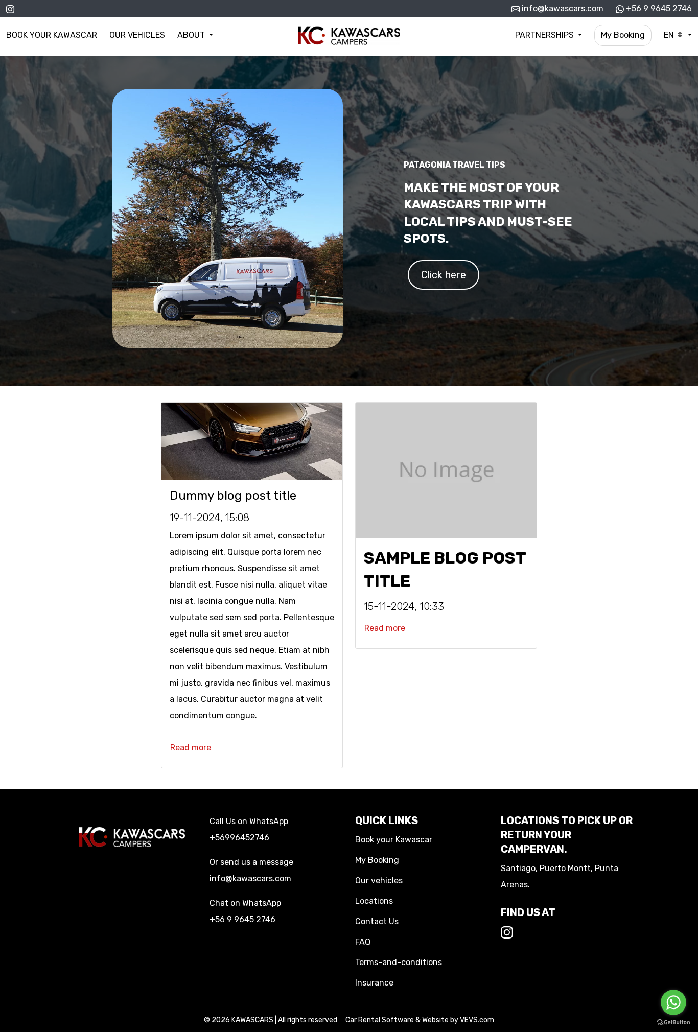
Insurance (374, 983)
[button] (195, 35)
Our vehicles (137, 35)
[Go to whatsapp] (673, 1002)
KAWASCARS (252, 1020)
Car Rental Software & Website (397, 1020)
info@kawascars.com (561, 8)
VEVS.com (477, 1020)
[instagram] (10, 8)
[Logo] (349, 35)
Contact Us (377, 921)
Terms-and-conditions (398, 962)
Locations (374, 901)
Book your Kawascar (51, 35)
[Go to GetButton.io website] (673, 1022)
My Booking (623, 35)
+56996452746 (239, 837)
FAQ (362, 942)
